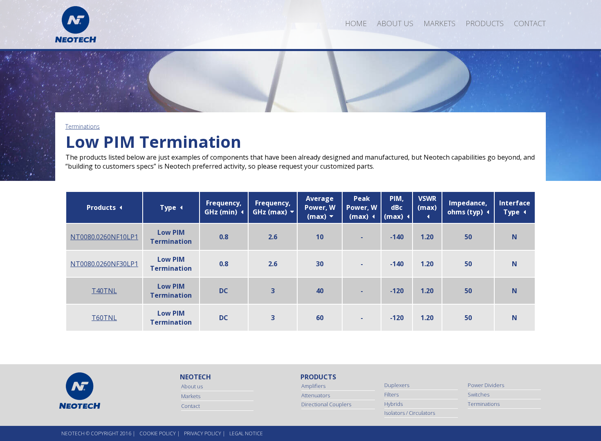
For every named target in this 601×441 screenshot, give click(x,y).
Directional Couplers (326, 404)
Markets (439, 23)
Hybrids (393, 404)
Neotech (195, 376)
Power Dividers (486, 385)
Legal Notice (246, 433)
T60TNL (104, 317)
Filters (391, 394)
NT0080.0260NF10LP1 (104, 236)
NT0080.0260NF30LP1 (104, 263)
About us (395, 23)
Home (356, 23)
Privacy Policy (202, 433)
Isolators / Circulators (409, 412)
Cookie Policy (157, 433)
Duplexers (396, 385)
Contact (530, 23)
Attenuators (315, 395)
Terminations (82, 126)
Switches (478, 394)
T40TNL (104, 290)
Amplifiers (313, 386)
